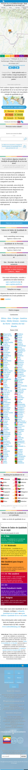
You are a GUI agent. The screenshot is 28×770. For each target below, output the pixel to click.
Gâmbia (4, 424)
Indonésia (5, 451)
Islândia (5, 456)
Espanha (5, 411)
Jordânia (19, 334)
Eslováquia (5, 408)
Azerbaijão (5, 352)
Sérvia (18, 428)
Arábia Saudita (7, 342)
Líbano (18, 342)
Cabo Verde (6, 372)
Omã (17, 387)
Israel (4, 458)
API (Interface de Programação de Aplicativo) (14, 724)
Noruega (19, 382)
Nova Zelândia (21, 386)
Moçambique (20, 371)
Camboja (5, 376)
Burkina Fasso (7, 371)
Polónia (18, 396)
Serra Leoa (19, 426)
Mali (17, 357)
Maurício (19, 364)
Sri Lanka (19, 431)
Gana (4, 426)
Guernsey (5, 436)
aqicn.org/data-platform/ (14, 284)
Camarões (5, 374)
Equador (5, 406)
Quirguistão (20, 404)
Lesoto (18, 339)
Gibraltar (5, 429)
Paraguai (19, 392)
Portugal (19, 399)
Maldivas (19, 356)
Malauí (18, 354)
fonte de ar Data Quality (13, 716)
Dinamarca (6, 399)
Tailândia (19, 438)
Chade (4, 381)
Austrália (5, 349)
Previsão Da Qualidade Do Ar (14, 719)
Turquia (19, 449)
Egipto (4, 401)
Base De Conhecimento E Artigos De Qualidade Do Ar (14, 705)
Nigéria (18, 381)
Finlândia (5, 419)
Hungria (5, 444)
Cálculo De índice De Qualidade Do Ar (13, 718)
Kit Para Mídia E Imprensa (13, 697)
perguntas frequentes (14, 713)
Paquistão (19, 391)
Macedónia (20, 349)
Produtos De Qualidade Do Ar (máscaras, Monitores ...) (14, 721)
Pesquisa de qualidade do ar (13, 701)
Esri (12, 53)
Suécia (18, 434)
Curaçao (5, 397)
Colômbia (5, 387)
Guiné (4, 439)
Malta (18, 359)
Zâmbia (18, 461)
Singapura (19, 429)
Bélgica (4, 357)
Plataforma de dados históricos (13, 727)
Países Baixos (20, 389)
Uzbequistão (20, 456)
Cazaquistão (6, 379)
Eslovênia (5, 409)
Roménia (19, 416)
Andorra (5, 341)
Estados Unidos (7, 413)
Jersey (4, 463)
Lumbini (6, 299)
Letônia (18, 341)
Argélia (4, 344)
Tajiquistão (20, 441)
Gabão (4, 423)
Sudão (18, 433)
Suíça (18, 436)
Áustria (4, 351)
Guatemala (5, 434)
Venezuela (19, 458)
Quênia (18, 402)
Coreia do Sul (6, 391)
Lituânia (19, 344)
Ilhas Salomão (7, 446)
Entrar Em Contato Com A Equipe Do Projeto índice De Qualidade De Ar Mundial (14, 695)
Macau (18, 347)
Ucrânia (19, 451)
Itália (4, 459)
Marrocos (19, 361)
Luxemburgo (20, 346)
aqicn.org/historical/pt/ (13, 282)
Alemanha (5, 339)
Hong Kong (6, 443)
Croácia (4, 396)
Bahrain (5, 354)
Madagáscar (20, 351)
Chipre (4, 386)
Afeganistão (6, 334)
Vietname (19, 459)
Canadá (4, 377)
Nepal (18, 377)
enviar (23, 756)
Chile (4, 382)
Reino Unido (20, 406)
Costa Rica (5, 392)
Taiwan (18, 439)
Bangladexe (6, 356)
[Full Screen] (2, 11)
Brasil (4, 366)
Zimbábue (19, 463)
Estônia (4, 414)
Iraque (4, 453)
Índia (4, 449)
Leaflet (1, 53)
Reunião (19, 414)
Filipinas (5, 418)
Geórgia (4, 428)
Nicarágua (19, 379)
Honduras (5, 441)
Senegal (19, 424)
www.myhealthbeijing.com (11, 627)
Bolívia (4, 362)
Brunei (4, 367)
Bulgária (5, 369)
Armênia (5, 347)
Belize (4, 359)
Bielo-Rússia (6, 361)
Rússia (18, 419)
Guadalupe (5, 433)
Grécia (4, 431)
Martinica (19, 362)
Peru (17, 394)
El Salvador (6, 402)
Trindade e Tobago (20, 447)
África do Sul (6, 336)
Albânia (4, 337)
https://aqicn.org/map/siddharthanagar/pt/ (14, 65)
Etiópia (4, 416)
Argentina (5, 346)
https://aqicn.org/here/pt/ (14, 84)
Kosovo (18, 336)
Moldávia (19, 372)
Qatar (18, 401)
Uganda (18, 453)
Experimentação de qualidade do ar (14, 707)
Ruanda (18, 418)
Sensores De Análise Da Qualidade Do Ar (13, 709)
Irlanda (4, 454)
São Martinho (20, 423)
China (4, 384)
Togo (17, 444)
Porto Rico (19, 397)
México (18, 367)
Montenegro (20, 376)
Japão (4, 461)
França (4, 421)
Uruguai (19, 454)
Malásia (19, 352)
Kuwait (18, 337)
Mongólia (19, 374)
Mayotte (19, 366)
